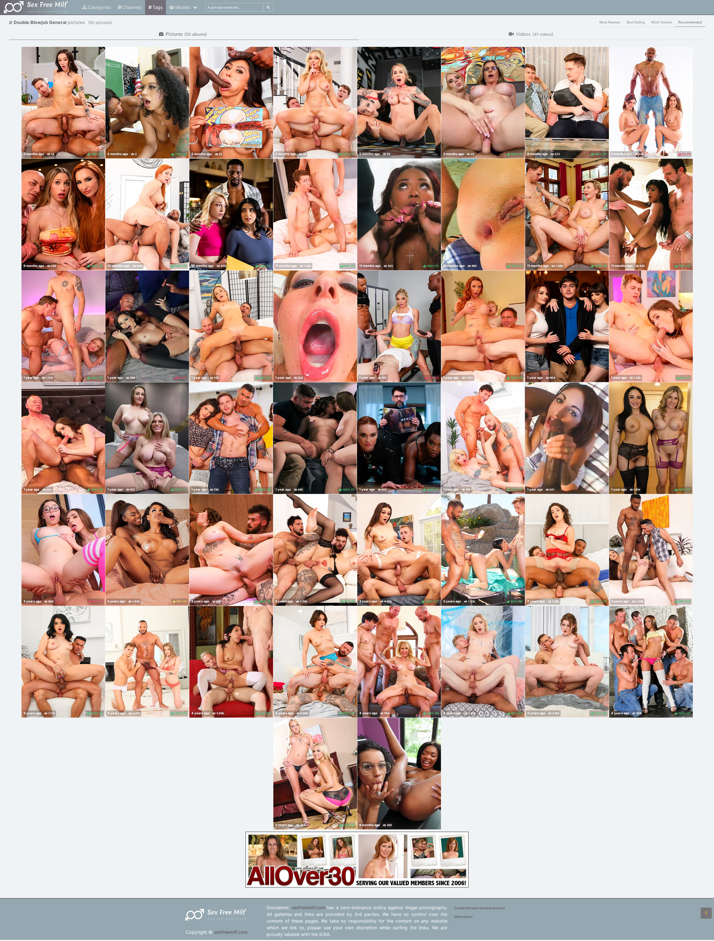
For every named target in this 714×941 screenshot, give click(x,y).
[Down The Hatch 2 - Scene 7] (567, 438)
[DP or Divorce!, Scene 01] (231, 102)
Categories (99, 7)
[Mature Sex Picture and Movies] (357, 886)
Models (182, 7)
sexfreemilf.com (230, 932)
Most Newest (609, 22)
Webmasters (463, 917)
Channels (132, 7)
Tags (158, 7)
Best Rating (636, 22)
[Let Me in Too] (567, 326)
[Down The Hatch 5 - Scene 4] (315, 326)
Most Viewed (661, 22)
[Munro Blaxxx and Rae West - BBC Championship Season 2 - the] (399, 773)
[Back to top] (706, 913)
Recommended (690, 22)
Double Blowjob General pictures (479, 908)
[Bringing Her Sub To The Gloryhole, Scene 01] (399, 102)
